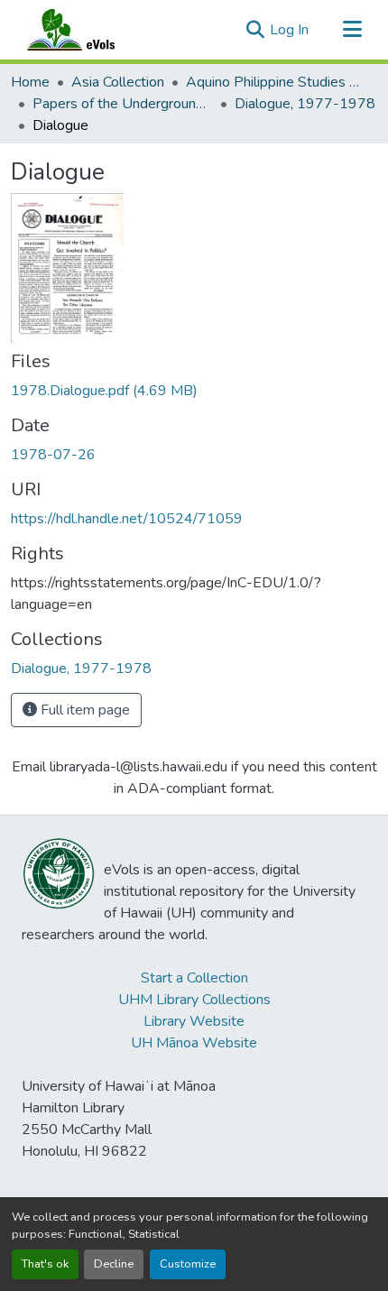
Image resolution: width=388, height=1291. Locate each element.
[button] (88, 29)
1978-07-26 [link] (53, 455)
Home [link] (30, 82)
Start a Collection (194, 978)
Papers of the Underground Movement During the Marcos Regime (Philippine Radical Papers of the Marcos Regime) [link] (122, 104)
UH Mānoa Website (194, 1043)
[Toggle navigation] (352, 30)
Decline (114, 1264)
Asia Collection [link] (117, 82)
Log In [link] (289, 30)
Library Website (194, 1021)
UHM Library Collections (194, 1000)
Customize (188, 1264)
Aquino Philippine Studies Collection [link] (276, 82)
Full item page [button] (83, 710)
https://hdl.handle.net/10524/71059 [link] (127, 519)
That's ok (45, 1264)
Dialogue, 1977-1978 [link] (305, 104)
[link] (194, 390)
